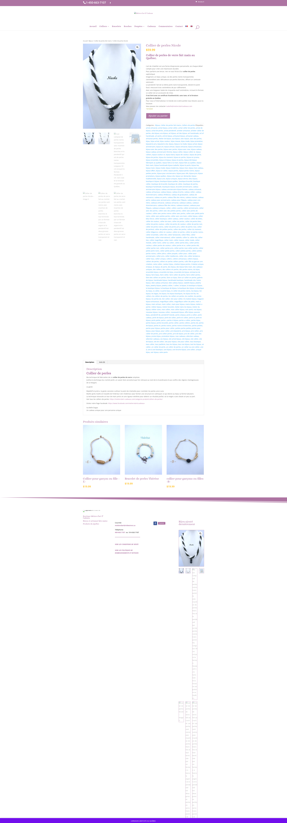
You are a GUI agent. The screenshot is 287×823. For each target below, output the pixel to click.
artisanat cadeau (192, 136)
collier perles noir (152, 248)
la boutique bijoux (153, 288)
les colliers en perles (176, 296)
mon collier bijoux (177, 309)
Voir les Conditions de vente (126, 544)
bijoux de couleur (182, 155)
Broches (128, 26)
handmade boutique (175, 280)
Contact (179, 26)
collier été (163, 235)
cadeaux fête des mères (167, 205)
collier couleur (184, 219)
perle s (163, 320)
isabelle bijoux (189, 283)
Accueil (93, 26)
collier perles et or (178, 245)
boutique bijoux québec (169, 181)
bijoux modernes (172, 168)
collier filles (185, 235)
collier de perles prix (172, 227)
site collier (194, 339)
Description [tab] (89, 362)
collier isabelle (176, 237)
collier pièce (161, 253)
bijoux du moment (166, 157)
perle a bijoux (180, 315)
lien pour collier (177, 299)
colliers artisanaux (180, 259)
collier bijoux (192, 216)
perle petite (155, 320)
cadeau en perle (160, 197)
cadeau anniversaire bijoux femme (174, 189)
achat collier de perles (186, 128)
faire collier (164, 275)
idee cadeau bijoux (176, 283)
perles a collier (184, 320)
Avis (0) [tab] (102, 362)
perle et (192, 317)
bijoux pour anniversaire (166, 173)
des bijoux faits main (184, 267)
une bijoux (168, 349)
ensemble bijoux (152, 272)
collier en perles (179, 232)
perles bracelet (162, 323)
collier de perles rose (188, 227)
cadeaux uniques (158, 208)
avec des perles (196, 138)
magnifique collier (166, 301)
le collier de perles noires (180, 291)
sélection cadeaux (152, 339)
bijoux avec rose (184, 149)
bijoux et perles (177, 160)
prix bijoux (186, 331)
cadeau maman (191, 197)
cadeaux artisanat (171, 203)
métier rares (156, 309)
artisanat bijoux (179, 136)
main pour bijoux (178, 304)
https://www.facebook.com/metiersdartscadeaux (126, 403)
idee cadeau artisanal (159, 283)
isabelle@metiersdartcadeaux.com (179, 106)
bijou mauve (175, 141)
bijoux (171, 144)
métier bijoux (156, 307)
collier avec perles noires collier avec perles (169, 213)
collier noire (156, 243)
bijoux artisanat (181, 147)
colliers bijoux (192, 259)
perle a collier (192, 315)
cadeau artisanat (194, 189)
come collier (157, 264)
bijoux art (159, 147)
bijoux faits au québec (187, 163)
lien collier (166, 299)
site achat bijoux (175, 339)
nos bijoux (197, 309)
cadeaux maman (182, 205)
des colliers (157, 269)
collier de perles (178, 221)
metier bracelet (168, 307)
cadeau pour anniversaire (160, 200)
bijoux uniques (171, 179)
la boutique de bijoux (169, 288)
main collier (166, 304)
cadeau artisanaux (153, 192)
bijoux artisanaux (194, 147)
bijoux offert (150, 171)
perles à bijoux (172, 320)
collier (168, 208)
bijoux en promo (193, 157)
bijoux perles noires (186, 171)
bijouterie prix (151, 144)
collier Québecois (171, 256)
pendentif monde (167, 315)
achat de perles (157, 131)
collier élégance (152, 232)
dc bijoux (156, 267)
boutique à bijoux (152, 181)
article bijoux (167, 136)
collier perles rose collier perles (186, 248)
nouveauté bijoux (177, 312)
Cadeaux (152, 26)
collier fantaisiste (174, 235)
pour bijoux (155, 331)
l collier (176, 285)
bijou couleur (165, 141)
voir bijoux (155, 352)
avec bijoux (185, 138)
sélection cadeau (192, 336)
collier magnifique (156, 240)
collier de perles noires (154, 227)
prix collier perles (165, 334)
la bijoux (183, 285)
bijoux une (161, 179)
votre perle (163, 352)
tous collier (150, 344)
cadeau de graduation (180, 195)
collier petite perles (167, 251)
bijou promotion (196, 141)
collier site (183, 256)
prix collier (195, 331)
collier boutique (161, 219)
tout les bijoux (195, 344)
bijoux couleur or (158, 155)
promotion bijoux (168, 336)
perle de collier (170, 317)
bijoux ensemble (152, 160)
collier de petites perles (164, 229)
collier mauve (179, 240)
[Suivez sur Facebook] (155, 523)
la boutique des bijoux (185, 288)
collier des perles (179, 229)
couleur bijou (168, 264)
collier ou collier (168, 243)
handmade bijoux (160, 280)
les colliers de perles (160, 296)
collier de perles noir (194, 224)
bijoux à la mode (180, 144)
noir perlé (189, 309)
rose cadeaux (180, 336)
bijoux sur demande (183, 176)
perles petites (197, 325)
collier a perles (177, 208)
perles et (157, 325)
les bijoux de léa (189, 293)
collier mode (189, 240)
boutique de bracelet (159, 184)
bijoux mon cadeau (196, 168)
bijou (148, 141)
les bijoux (162, 293)
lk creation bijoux (190, 299)
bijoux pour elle (182, 173)
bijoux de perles (152, 157)
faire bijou (155, 275)
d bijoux (149, 267)
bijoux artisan (169, 147)
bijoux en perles (180, 157)
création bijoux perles (182, 264)
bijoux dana (170, 155)
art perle (158, 136)
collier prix (160, 256)
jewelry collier (167, 285)
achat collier (172, 128)
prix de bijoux (178, 334)
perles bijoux (151, 323)
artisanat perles (152, 138)
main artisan (156, 304)
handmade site (190, 280)
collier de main (165, 221)
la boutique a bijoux (194, 285)
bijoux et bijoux (165, 160)
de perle (164, 267)
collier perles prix (166, 248)
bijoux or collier (162, 171)
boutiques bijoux (168, 187)
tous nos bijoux (183, 344)
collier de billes (196, 219)
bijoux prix (193, 173)
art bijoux (172, 133)
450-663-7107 (120, 532)
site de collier (159, 342)
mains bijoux (190, 304)
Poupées (138, 26)
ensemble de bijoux (181, 272)
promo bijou (156, 336)
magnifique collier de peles (184, 301)
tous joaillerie (160, 344)
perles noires (166, 325)
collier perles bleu (181, 243)
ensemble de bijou (166, 272)
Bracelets (116, 26)
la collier (156, 291)
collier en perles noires (194, 232)
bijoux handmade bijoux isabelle (166, 165)
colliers (169, 259)
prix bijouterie (176, 331)
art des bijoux (182, 133)
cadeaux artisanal (157, 203)
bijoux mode (160, 168)
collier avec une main (179, 216)
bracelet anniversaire (184, 187)
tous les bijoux (171, 344)
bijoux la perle (185, 165)
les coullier (189, 296)
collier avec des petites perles (170, 211)
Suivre (161, 523)
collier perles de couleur (162, 245)
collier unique (160, 259)
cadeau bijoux (166, 192)
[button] (137, 47)
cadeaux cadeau (185, 203)
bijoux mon (183, 168)
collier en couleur (165, 232)
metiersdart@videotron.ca (125, 525)
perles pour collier (167, 328)
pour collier (165, 331)
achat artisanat (151, 128)
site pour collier (183, 342)
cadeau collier (189, 192)
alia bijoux (155, 133)
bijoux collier (178, 152)
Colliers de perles (188, 125)
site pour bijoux (171, 342)
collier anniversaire (191, 208)
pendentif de (155, 315)
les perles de (156, 299)
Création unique (197, 264)
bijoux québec (160, 176)
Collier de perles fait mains (103, 41)
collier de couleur (152, 221)
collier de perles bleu (193, 221)
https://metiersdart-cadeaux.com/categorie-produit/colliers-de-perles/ (136, 399)
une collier (191, 349)
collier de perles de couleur (175, 224)
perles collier (174, 323)
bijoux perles (173, 171)
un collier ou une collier (190, 347)
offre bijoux (189, 312)
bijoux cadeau (196, 149)
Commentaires (166, 26)
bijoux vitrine (183, 179)
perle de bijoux (158, 317)
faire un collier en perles (187, 277)
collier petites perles (183, 251)
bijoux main (150, 168)
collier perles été (192, 245)
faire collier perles (193, 275)
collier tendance (194, 256)
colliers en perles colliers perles (172, 261)
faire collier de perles (178, 275)
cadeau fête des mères (176, 197)
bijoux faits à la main (170, 163)
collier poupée (172, 253)
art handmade (193, 133)
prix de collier (189, 334)
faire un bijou (172, 277)
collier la (186, 237)
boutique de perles (190, 184)
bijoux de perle (195, 155)
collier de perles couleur (155, 224)
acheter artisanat (183, 131)
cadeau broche (177, 192)
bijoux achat (192, 144)
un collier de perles (173, 347)
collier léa (193, 237)
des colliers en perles (170, 269)
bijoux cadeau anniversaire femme (159, 152)
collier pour (182, 253)
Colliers (103, 26)
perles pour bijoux (153, 328)
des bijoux (172, 267)
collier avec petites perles (160, 216)
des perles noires (185, 269)
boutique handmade (153, 187)
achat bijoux (162, 128)
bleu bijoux (193, 179)
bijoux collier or (189, 152)
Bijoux (91, 41)
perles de (194, 323)
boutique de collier (175, 184)
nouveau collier (164, 312)
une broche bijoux (179, 349)
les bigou (154, 293)
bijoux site (171, 176)
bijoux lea (195, 165)
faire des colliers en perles (156, 277)
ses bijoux (164, 339)
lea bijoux (195, 291)
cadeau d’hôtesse (164, 195)
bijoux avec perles (170, 149)
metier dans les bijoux (183, 307)
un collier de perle (158, 347)
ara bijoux (164, 133)
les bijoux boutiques (175, 293)
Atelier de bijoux (165, 138)
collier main (168, 240)
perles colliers (184, 323)
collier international (162, 237)
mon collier (166, 309)
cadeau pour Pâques (179, 200)
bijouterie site (163, 144)
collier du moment (194, 229)
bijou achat (155, 141)
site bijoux (186, 339)
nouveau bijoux (152, 312)
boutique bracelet (185, 181)
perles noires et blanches (181, 325)
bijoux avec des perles (154, 149)
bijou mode (185, 141)
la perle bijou (165, 291)
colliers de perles (152, 261)
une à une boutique (155, 349)
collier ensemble (152, 235)
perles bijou (195, 320)
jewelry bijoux (156, 285)
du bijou (196, 269)
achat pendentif (170, 131)
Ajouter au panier (158, 115)
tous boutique (195, 342)
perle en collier (182, 317)
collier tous (150, 259)
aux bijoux (176, 138)
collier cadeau (173, 219)
